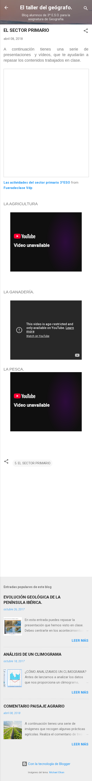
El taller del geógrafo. (46, 7)
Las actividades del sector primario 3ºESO (37, 183)
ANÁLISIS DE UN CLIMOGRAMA (32, 654)
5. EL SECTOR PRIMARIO (32, 463)
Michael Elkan (56, 772)
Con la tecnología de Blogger (48, 764)
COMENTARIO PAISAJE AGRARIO (34, 706)
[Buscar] (85, 9)
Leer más (80, 641)
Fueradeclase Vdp (18, 188)
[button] (85, 31)
